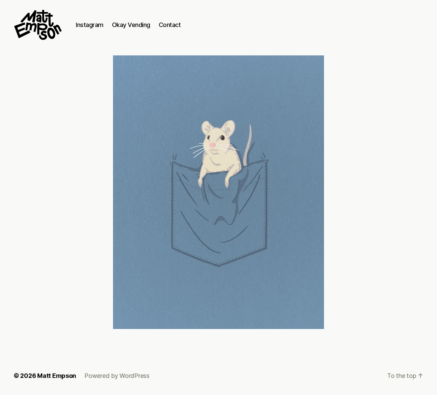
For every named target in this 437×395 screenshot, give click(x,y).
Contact (170, 24)
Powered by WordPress (117, 375)
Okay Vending (131, 24)
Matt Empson (56, 375)
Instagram (89, 24)
